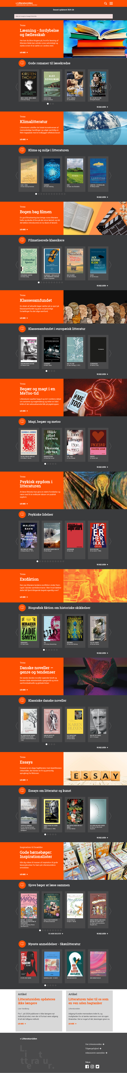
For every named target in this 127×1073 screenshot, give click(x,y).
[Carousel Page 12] (64, 194)
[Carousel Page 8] (54, 194)
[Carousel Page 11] (62, 194)
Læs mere (23, 52)
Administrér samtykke (95, 1053)
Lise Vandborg (23, 1009)
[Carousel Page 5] (46, 194)
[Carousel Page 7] (52, 194)
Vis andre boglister (54, 933)
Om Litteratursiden (93, 1044)
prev (17, 87)
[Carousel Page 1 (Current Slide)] (48, 104)
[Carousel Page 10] (59, 194)
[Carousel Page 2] (50, 104)
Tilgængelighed (92, 1048)
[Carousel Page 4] (44, 194)
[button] (110, 16)
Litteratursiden (74, 1009)
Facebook (87, 1066)
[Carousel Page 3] (53, 104)
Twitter (97, 1066)
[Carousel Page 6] (49, 194)
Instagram (92, 1066)
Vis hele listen (101, 107)
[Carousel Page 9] (57, 194)
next (110, 87)
